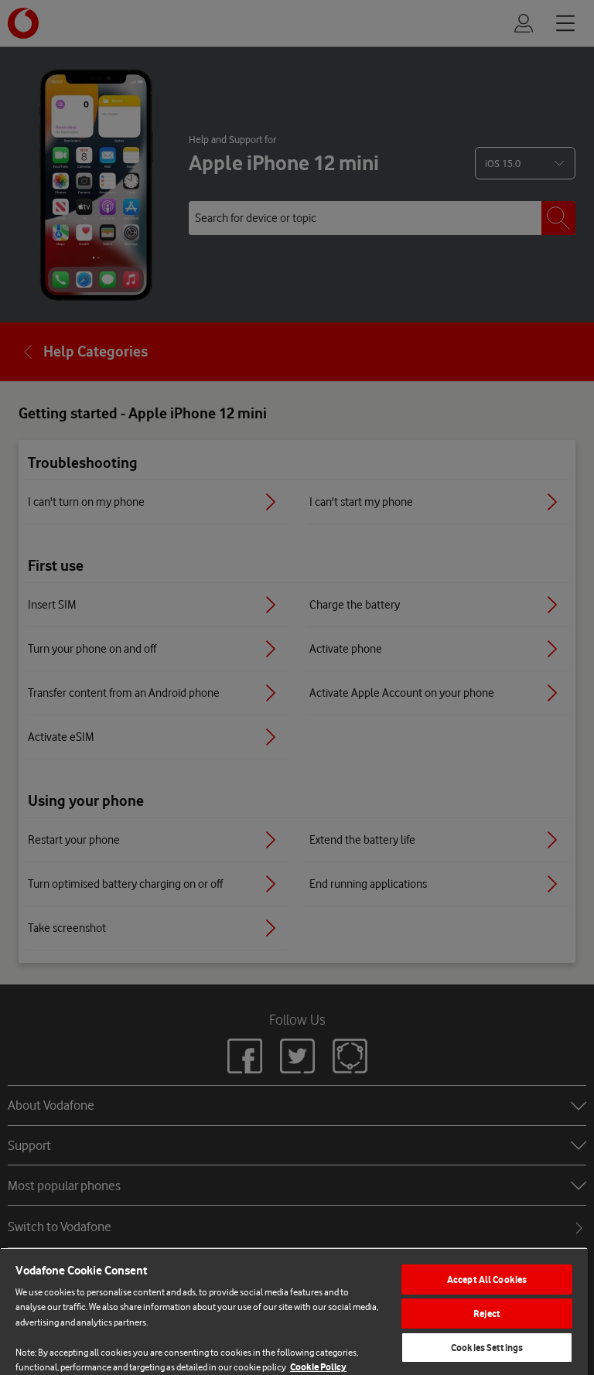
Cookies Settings (487, 1347)
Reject (486, 1313)
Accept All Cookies (487, 1279)
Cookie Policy (318, 1367)
